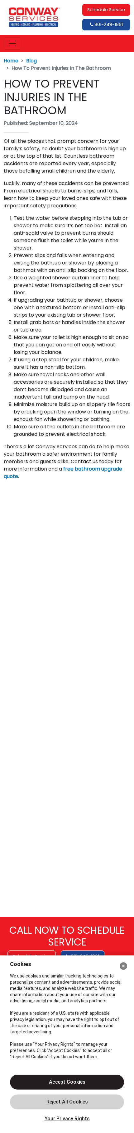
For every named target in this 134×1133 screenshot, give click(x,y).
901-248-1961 (108, 24)
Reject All (67, 1102)
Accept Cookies (67, 1082)
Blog (31, 60)
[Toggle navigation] (12, 43)
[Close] (123, 966)
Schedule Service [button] (106, 10)
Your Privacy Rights (67, 1119)
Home (11, 60)
